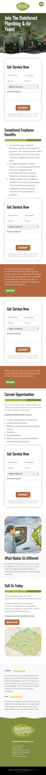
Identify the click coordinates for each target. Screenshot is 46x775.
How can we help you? (14, 91)
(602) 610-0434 (12, 622)
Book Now (10, 290)
